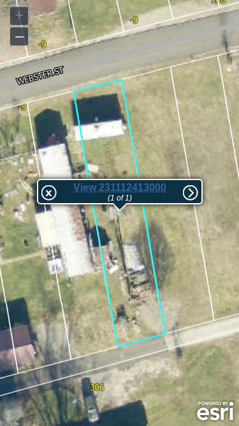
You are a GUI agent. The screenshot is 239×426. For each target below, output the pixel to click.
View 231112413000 (119, 187)
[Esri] (215, 411)
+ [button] (19, 15)
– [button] (19, 35)
